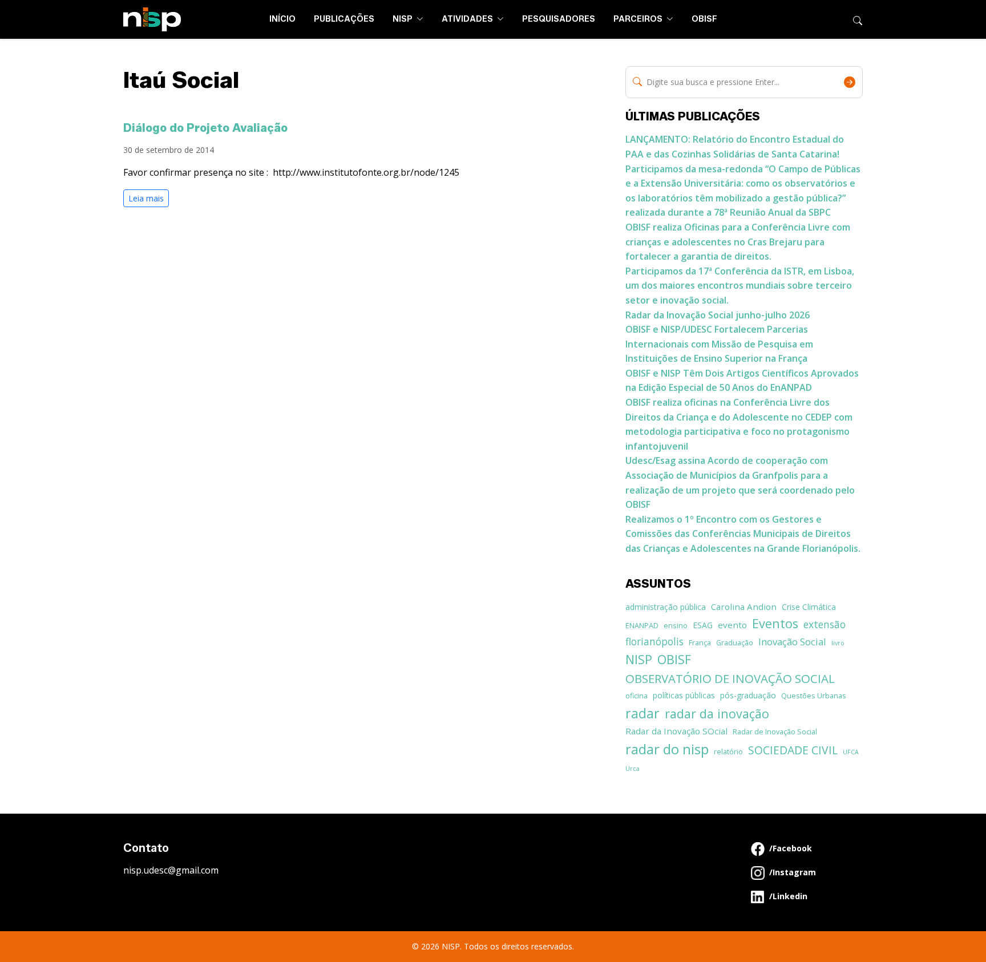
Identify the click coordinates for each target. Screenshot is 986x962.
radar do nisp (667, 748)
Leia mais (146, 198)
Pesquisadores (558, 19)
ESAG (703, 625)
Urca (632, 769)
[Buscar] (857, 19)
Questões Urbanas (813, 695)
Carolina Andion (744, 606)
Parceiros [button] (638, 19)
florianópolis (654, 641)
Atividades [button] (468, 19)
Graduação (734, 642)
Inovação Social (792, 641)
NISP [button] (403, 19)
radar (642, 713)
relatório (728, 751)
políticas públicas (684, 695)
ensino (676, 625)
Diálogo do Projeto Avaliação (205, 128)
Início (282, 19)
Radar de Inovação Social (775, 731)
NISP (638, 659)
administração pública (665, 606)
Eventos (775, 623)
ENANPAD (641, 625)
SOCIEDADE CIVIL (793, 750)
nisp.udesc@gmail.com (171, 870)
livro (837, 643)
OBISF (704, 19)
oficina (636, 695)
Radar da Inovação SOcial (676, 731)
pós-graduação (748, 695)
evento (732, 624)
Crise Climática (809, 606)
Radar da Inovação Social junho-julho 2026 (717, 315)
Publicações (344, 19)
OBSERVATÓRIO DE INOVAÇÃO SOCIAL (730, 678)
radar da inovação (717, 713)
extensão (824, 624)
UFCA (851, 752)
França (700, 642)
